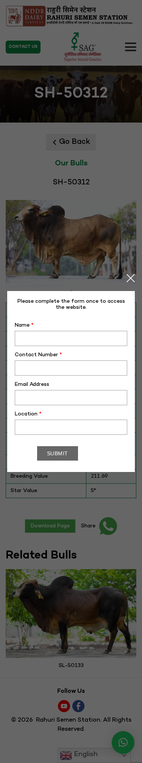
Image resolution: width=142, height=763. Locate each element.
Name (24, 325)
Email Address (32, 384)
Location (28, 414)
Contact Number (38, 355)
